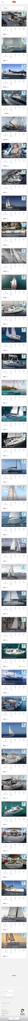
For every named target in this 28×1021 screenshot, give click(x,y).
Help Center (4, 1010)
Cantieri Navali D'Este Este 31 (11, 183)
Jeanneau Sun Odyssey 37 (10, 604)
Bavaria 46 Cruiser (8, 789)
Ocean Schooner (7, 288)
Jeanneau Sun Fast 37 (9, 631)
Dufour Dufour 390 (8, 420)
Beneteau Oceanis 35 (8, 446)
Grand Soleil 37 (7, 762)
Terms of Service (5, 1011)
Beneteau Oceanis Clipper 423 (11, 209)
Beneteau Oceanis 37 (8, 710)
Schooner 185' (6, 130)
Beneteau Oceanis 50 (8, 499)
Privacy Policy (5, 1013)
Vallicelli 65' (6, 77)
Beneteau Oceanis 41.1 (9, 394)
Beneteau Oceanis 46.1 (9, 235)
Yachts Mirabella (7, 156)
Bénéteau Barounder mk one (10, 25)
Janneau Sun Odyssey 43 (9, 657)
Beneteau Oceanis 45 (8, 315)
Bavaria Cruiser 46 (8, 815)
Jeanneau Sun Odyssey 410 (10, 947)
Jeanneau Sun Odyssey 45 (10, 552)
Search (5, 8)
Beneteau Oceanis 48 (8, 683)
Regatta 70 (6, 262)
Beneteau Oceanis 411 (9, 525)
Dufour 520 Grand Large (9, 920)
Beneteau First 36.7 (8, 736)
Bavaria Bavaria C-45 (8, 341)
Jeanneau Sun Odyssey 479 (10, 894)
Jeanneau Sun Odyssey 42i (10, 473)
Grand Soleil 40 (7, 51)
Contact (3, 1015)
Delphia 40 (6, 104)
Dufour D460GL (7, 841)
